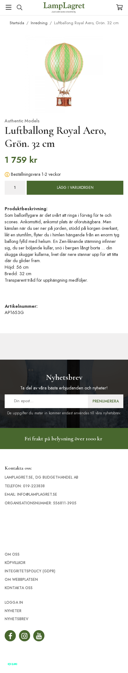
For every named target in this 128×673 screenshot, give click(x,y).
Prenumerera (106, 401)
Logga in (14, 602)
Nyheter (13, 611)
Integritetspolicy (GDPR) (30, 571)
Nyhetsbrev (16, 619)
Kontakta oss (19, 588)
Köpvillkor (15, 563)
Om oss (12, 554)
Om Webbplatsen (21, 579)
